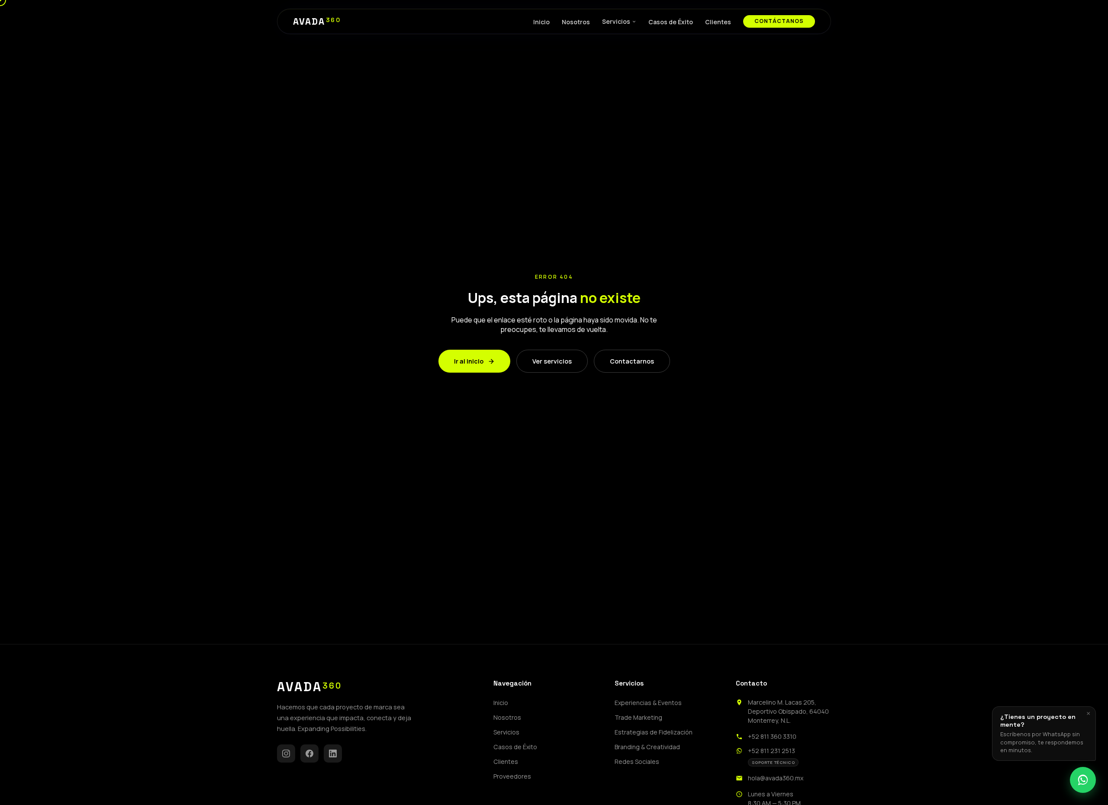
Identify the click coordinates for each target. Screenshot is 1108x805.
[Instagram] (286, 753)
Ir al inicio (468, 361)
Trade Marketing (638, 717)
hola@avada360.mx (775, 778)
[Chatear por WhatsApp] (1083, 780)
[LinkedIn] (333, 753)
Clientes (718, 22)
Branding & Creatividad (647, 747)
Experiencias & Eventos (648, 703)
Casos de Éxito (670, 22)
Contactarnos (632, 361)
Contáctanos (779, 21)
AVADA (317, 21)
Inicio (541, 22)
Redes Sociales (637, 761)
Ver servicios (552, 361)
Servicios (616, 21)
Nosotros (576, 22)
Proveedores (512, 776)
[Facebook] (309, 753)
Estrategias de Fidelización (653, 732)
